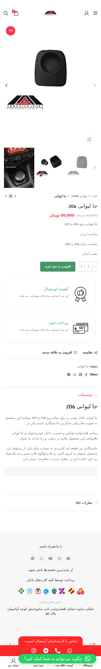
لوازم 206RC (78, 196)
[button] (57, 658)
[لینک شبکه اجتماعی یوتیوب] (50, 558)
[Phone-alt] (57, 650)
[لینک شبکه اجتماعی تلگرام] (69, 375)
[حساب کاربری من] (86, 13)
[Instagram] (33, 650)
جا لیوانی (60, 196)
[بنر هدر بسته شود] (6, 3)
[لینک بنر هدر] (57, 3)
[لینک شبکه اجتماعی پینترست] (81, 375)
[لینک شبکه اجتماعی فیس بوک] (86, 375)
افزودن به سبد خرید (58, 266)
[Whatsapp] (69, 650)
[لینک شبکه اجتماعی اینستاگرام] (59, 558)
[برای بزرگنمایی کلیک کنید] (89, 139)
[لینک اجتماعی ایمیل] (68, 558)
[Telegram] (45, 650)
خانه (94, 196)
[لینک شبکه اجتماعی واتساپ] (75, 375)
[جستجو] (5, 13)
